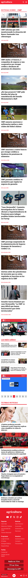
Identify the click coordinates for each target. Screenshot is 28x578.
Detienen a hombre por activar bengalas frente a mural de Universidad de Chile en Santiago (12, 499)
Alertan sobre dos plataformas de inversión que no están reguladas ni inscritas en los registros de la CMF (13, 275)
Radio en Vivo (14, 561)
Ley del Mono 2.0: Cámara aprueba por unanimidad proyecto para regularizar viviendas (8, 361)
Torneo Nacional (6, 532)
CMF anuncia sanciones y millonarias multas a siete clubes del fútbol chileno (12, 124)
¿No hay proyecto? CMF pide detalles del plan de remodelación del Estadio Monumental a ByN (13, 95)
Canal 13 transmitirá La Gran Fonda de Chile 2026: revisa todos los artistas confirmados (18, 353)
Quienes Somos (19, 539)
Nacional (18, 531)
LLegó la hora (5, 539)
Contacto (18, 541)
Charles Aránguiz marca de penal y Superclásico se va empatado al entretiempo (13, 476)
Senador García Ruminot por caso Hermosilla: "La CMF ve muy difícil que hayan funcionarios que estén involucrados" (13, 306)
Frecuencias (18, 543)
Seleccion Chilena (6, 526)
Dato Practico (19, 524)
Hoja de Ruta (5, 546)
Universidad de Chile (5, 529)
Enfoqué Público (6, 543)
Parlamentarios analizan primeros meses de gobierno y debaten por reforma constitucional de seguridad (13, 452)
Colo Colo (4, 524)
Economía (18, 526)
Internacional (19, 528)
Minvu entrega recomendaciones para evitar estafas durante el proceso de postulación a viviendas (9, 345)
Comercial (4, 552)
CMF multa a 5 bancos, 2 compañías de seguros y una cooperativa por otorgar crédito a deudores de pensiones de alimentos (13, 64)
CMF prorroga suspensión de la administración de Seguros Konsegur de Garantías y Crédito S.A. (13, 245)
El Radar (3, 541)
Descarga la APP (14, 569)
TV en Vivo (14, 565)
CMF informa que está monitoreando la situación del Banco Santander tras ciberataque (13, 33)
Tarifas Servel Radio (5, 555)
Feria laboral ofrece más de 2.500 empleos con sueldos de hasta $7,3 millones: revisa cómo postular (18, 369)
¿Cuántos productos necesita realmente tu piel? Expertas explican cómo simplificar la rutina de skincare (13, 427)
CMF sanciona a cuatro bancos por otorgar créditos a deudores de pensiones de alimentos (14, 153)
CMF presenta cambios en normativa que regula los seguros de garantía (12, 181)
